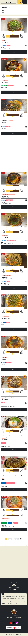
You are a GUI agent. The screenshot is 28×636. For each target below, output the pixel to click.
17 (18, 538)
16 (15, 538)
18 (20, 538)
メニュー (24, 0)
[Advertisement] (14, 153)
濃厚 (3, 12)
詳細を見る (14, 52)
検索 (19, 0)
